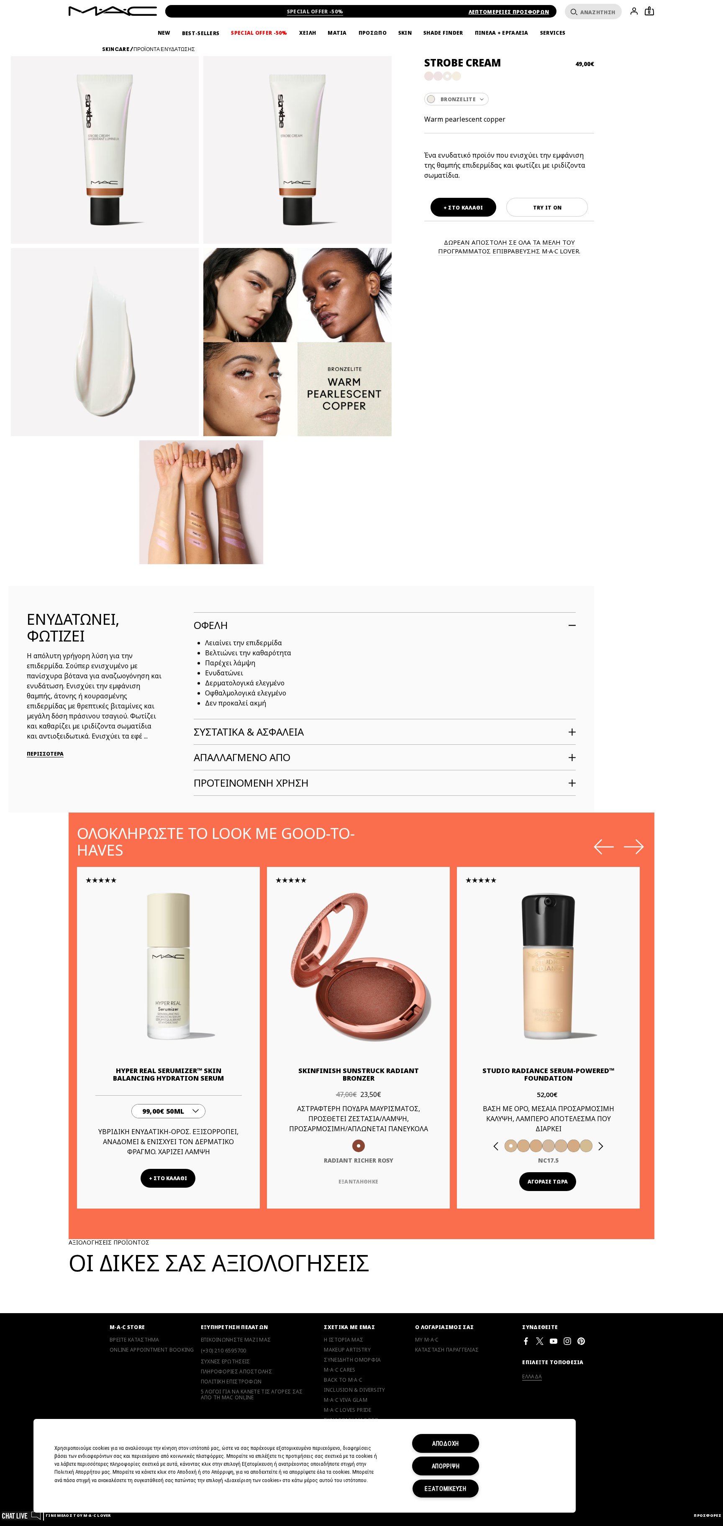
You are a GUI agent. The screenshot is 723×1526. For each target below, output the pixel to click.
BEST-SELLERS (201, 33)
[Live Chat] (21, 1515)
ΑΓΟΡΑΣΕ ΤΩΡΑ (548, 1181)
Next (634, 847)
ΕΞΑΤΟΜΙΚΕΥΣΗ (446, 1489)
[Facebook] (526, 1341)
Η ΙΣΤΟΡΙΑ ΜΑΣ (343, 1340)
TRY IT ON (547, 207)
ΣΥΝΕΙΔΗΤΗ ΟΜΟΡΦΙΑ (352, 1360)
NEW (164, 33)
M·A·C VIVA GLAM (345, 1400)
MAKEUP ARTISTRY (347, 1350)
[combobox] (509, 99)
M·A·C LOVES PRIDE (347, 1410)
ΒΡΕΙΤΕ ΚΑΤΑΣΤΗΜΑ (134, 1340)
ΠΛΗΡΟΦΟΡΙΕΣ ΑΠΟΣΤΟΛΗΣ (236, 1372)
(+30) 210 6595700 (223, 1350)
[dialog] (168, 1074)
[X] (540, 1341)
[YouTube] (553, 1341)
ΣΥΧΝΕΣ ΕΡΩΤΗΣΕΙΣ (225, 1362)
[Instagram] (567, 1341)
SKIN (405, 33)
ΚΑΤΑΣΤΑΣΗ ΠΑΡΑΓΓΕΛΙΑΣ (447, 1350)
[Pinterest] (581, 1341)
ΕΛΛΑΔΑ (532, 1376)
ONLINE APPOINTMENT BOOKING (152, 1350)
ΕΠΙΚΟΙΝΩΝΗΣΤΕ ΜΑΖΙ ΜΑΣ (236, 1340)
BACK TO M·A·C (343, 1380)
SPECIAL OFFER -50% (315, 11)
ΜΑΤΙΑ (337, 33)
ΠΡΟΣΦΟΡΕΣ (707, 1515)
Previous (604, 847)
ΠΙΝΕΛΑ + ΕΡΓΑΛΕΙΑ (501, 33)
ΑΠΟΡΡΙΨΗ (446, 1466)
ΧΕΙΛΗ (307, 33)
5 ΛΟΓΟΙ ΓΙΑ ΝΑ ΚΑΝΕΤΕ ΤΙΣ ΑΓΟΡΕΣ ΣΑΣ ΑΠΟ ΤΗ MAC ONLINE (252, 1395)
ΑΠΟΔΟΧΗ (445, 1443)
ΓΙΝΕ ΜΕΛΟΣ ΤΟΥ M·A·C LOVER (78, 1515)
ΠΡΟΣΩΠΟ (373, 33)
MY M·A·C (426, 1340)
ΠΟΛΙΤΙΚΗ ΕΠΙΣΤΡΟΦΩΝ (231, 1382)
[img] (168, 966)
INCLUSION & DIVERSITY (354, 1390)
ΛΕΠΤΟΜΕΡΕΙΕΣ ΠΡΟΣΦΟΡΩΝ (509, 11)
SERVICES (552, 33)
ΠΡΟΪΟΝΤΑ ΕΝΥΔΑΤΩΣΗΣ (164, 49)
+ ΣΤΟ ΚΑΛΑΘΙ (463, 207)
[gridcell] (428, 76)
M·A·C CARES (339, 1370)
